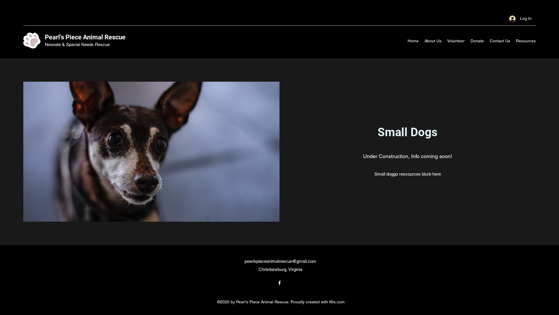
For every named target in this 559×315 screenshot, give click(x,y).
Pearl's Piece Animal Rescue (85, 37)
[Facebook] (279, 283)
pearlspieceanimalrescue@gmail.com (280, 261)
